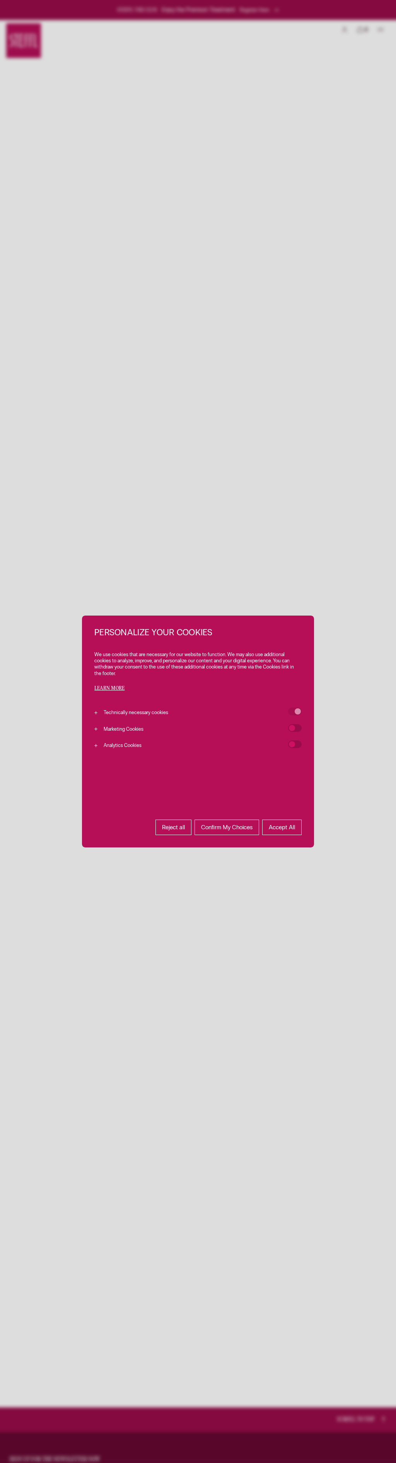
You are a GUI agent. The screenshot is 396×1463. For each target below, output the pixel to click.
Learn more (109, 688)
